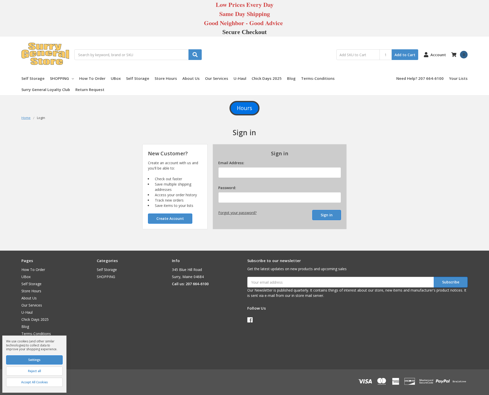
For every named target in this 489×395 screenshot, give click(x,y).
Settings (34, 360)
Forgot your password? (237, 212)
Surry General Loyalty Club (45, 89)
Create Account (170, 218)
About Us (191, 78)
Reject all (34, 371)
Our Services (216, 78)
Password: (227, 187)
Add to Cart (405, 54)
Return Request (89, 89)
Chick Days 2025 (267, 78)
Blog (291, 78)
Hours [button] (244, 108)
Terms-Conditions (318, 78)
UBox (116, 78)
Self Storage (33, 78)
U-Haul (240, 78)
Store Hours (166, 78)
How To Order (92, 78)
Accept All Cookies (34, 382)
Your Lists (458, 78)
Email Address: (231, 162)
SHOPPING (59, 78)
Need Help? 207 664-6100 (420, 78)
